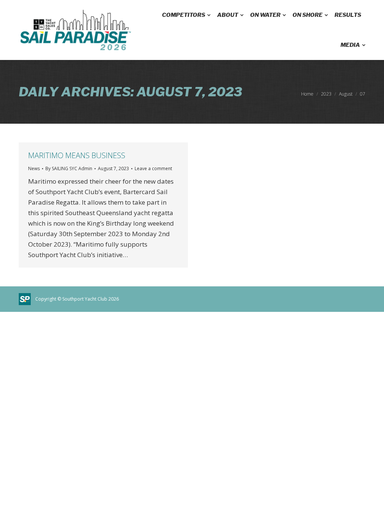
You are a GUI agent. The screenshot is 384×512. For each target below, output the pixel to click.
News (34, 168)
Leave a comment (153, 168)
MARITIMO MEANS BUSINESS (76, 155)
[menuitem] (185, 15)
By (68, 168)
